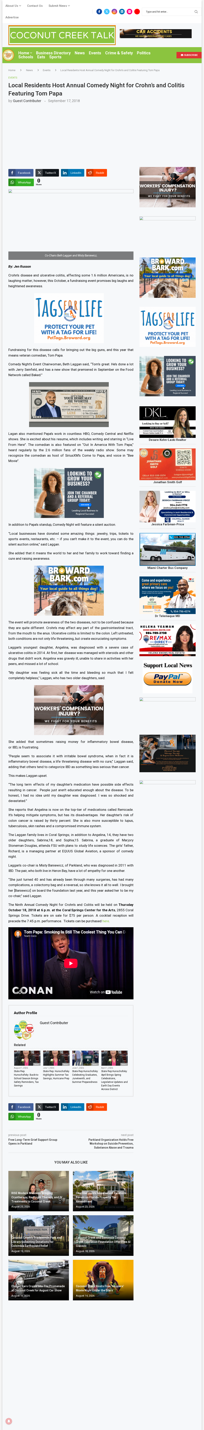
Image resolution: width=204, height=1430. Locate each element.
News (80, 53)
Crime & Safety (119, 53)
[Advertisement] (102, 133)
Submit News (58, 6)
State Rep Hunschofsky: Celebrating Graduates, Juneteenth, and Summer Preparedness (85, 1076)
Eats (41, 57)
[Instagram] (114, 11)
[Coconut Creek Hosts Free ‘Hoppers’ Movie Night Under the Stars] (103, 1280)
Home (23, 53)
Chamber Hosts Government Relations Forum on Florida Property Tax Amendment (101, 1197)
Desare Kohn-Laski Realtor (167, 440)
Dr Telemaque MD (167, 616)
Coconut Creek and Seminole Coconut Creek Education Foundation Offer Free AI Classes (103, 1241)
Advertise (12, 17)
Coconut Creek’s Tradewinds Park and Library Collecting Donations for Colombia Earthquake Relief (36, 1241)
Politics (144, 53)
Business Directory (53, 53)
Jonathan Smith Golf (167, 482)
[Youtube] (137, 11)
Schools (25, 57)
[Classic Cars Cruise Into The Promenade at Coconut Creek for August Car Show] (38, 1280)
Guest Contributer (27, 101)
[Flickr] (129, 11)
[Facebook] (99, 11)
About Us (11, 6)
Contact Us (35, 6)
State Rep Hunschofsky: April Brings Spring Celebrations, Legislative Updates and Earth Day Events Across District (114, 1080)
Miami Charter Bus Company (167, 568)
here (105, 921)
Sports (55, 57)
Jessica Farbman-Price (167, 524)
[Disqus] (70, 1361)
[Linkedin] (122, 11)
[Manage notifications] (9, 1421)
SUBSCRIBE (190, 55)
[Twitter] (107, 11)
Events (95, 53)
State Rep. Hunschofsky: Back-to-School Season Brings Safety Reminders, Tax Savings (26, 1078)
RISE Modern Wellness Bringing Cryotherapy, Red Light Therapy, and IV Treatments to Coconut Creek (36, 1197)
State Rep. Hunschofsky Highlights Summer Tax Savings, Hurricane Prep (56, 1075)
